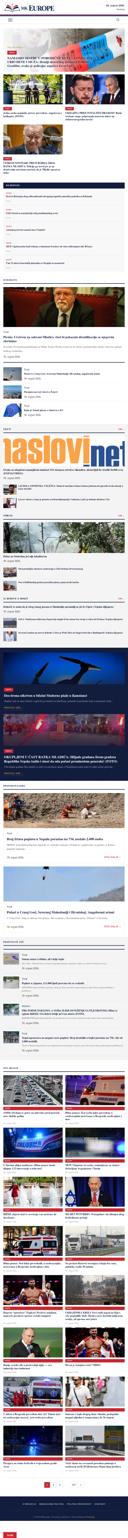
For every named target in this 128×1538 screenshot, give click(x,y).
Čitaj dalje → (112, 857)
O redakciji (29, 1504)
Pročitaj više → (13, 708)
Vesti (7, 109)
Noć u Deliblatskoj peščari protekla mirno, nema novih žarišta (48, 582)
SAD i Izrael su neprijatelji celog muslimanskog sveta (32, 213)
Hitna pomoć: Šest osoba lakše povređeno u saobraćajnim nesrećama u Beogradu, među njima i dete (93, 1116)
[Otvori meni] (10, 20)
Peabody (90, 1517)
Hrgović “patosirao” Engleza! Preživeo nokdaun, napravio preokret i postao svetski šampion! (30, 1314)
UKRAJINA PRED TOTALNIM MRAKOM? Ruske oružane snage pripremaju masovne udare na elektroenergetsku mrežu (93, 116)
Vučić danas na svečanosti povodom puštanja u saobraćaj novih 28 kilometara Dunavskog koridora (93, 1464)
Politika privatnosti (79, 1504)
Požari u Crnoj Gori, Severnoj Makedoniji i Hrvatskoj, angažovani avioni (62, 373)
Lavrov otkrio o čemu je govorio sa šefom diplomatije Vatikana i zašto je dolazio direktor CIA (64, 499)
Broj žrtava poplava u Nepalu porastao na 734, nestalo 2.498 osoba (55, 838)
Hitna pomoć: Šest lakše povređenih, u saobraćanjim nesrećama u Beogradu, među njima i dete (31, 1264)
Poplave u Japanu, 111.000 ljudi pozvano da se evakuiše (53, 983)
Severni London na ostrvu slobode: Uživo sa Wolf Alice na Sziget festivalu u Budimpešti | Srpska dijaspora (70, 632)
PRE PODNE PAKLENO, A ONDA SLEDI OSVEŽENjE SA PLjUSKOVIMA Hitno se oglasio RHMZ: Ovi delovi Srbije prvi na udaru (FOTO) (70, 1012)
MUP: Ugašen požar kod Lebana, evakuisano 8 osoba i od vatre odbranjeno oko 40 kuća (49, 246)
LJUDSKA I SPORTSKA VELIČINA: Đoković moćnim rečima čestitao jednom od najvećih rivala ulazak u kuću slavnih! (70, 487)
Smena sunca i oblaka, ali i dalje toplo (43, 959)
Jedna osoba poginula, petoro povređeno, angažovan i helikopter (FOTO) (32, 114)
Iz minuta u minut (15, 598)
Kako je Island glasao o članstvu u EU (44, 410)
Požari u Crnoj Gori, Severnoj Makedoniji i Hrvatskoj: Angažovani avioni (60, 912)
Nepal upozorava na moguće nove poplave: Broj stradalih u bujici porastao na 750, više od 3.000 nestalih (72, 1039)
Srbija (8, 515)
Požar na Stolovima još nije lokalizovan (25, 556)
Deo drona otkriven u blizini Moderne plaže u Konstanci (45, 695)
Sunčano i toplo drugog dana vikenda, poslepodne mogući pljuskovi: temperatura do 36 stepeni (92, 1415)
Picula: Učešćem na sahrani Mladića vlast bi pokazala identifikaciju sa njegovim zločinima (58, 339)
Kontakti (100, 1504)
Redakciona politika (51, 1504)
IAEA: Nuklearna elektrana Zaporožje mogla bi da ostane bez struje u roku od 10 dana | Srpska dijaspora (70, 619)
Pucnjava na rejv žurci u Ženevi (41, 392)
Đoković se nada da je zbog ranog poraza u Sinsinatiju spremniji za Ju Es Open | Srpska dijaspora (58, 607)
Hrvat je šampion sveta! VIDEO (82, 1365)
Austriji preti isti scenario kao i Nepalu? (26, 229)
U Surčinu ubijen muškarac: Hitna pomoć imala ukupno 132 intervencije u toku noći (29, 1166)
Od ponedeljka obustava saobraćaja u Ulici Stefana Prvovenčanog (50, 568)
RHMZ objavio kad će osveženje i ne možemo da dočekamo (29, 1215)
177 (74, 1485)
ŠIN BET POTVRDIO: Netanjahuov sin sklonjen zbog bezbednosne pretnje (94, 1215)
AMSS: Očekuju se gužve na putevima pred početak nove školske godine (31, 1114)
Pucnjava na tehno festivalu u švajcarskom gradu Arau (30, 1464)
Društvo (26, 1006)
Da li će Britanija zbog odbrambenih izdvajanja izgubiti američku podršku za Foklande (49, 196)
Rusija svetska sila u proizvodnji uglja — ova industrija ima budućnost (27, 1366)
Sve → (121, 429)
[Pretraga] (117, 19)
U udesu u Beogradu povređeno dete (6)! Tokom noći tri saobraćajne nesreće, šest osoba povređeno (31, 1415)
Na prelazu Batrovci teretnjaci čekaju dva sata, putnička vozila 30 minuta (90, 1264)
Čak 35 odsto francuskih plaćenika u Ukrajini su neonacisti (35, 263)
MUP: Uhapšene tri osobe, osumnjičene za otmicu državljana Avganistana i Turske (92, 1166)
